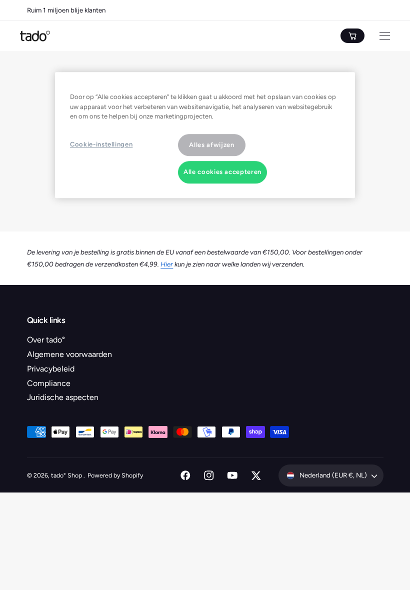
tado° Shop (67, 475)
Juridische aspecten (62, 397)
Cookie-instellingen (101, 144)
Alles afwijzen (211, 144)
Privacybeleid (50, 369)
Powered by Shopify (115, 475)
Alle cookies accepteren (223, 172)
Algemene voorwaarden (69, 354)
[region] (205, 135)
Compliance (48, 383)
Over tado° (46, 339)
